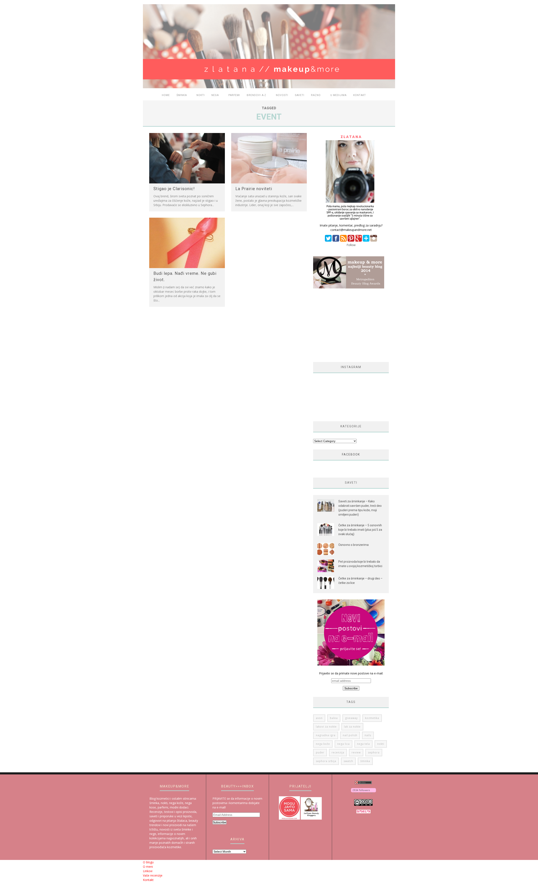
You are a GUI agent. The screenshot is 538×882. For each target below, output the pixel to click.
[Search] (389, 95)
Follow (351, 245)
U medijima (338, 95)
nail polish (350, 735)
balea (334, 718)
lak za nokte (352, 726)
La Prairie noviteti (253, 188)
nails (368, 735)
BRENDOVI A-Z (256, 95)
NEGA (215, 95)
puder (320, 752)
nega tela (363, 744)
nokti (380, 744)
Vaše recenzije (152, 875)
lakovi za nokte (326, 726)
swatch (348, 761)
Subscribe (219, 822)
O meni (148, 867)
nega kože (323, 744)
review (356, 752)
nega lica (343, 744)
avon (319, 718)
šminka (365, 761)
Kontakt (359, 95)
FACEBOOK (351, 454)
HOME (166, 95)
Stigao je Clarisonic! (174, 188)
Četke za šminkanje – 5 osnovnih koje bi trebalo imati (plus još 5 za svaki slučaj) (360, 530)
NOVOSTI (282, 95)
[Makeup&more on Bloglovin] (363, 793)
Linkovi (147, 871)
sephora (374, 752)
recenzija (338, 752)
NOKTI (200, 95)
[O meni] (350, 221)
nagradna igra (325, 735)
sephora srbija (326, 761)
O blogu (148, 862)
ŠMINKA (182, 95)
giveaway (351, 718)
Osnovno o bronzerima (353, 544)
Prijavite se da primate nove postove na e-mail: (351, 673)
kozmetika (372, 718)
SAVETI (299, 95)
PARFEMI (234, 95)
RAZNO (316, 95)
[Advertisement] (348, 325)
